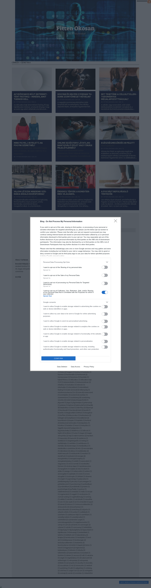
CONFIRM (58, 358)
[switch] (105, 267)
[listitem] (75, 262)
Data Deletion (62, 367)
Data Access (75, 367)
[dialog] (75, 294)
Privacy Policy (89, 367)
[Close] (116, 221)
